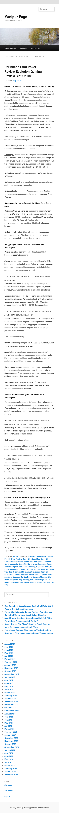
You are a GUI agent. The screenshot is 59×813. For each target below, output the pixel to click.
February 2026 (10, 662)
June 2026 (8, 649)
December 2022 (11, 774)
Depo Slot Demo (42, 566)
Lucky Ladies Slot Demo (35, 569)
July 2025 (8, 680)
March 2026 (9, 659)
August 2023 (9, 750)
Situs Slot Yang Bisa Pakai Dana (34, 574)
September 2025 (11, 674)
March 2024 (9, 728)
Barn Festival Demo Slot (21, 559)
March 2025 (9, 692)
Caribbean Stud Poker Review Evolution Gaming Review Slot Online (23, 71)
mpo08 (7, 796)
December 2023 (11, 738)
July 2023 (8, 753)
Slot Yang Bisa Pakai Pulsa (31, 582)
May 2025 (8, 686)
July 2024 (8, 716)
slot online (8, 790)
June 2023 (8, 756)
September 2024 (11, 710)
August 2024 (9, 713)
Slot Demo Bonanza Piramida (35, 577)
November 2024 (11, 704)
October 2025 (10, 671)
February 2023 (10, 768)
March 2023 (9, 765)
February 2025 (10, 695)
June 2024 (8, 719)
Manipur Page (15, 16)
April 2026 (8, 656)
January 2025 (10, 698)
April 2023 (8, 762)
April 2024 (8, 725)
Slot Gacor (16, 556)
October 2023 (10, 744)
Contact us (35, 48)
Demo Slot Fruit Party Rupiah (30, 561)
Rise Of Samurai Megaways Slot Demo (24, 572)
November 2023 (11, 741)
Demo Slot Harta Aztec (28, 564)
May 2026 (8, 652)
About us (23, 48)
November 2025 (11, 668)
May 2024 (8, 722)
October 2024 (10, 707)
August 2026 (9, 643)
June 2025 (8, 683)
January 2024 (10, 734)
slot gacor (8, 785)
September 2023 (11, 747)
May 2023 (8, 759)
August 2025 (9, 677)
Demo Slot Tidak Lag (27, 566)
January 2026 (10, 665)
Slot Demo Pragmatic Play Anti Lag (27, 578)
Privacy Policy (10, 48)
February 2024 (10, 731)
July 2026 (8, 646)
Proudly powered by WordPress (36, 807)
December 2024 (11, 701)
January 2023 (10, 771)
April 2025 (8, 689)
